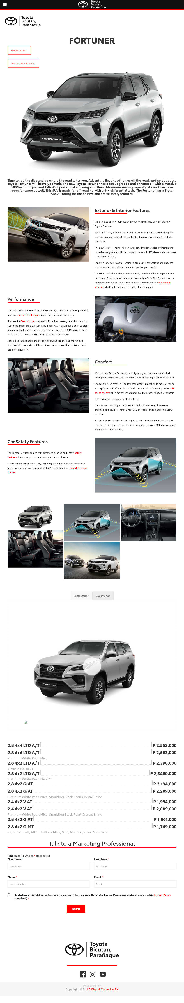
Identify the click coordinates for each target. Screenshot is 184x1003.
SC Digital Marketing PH (102, 989)
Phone (12, 877)
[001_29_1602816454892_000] (92, 560)
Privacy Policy (162, 894)
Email (98, 877)
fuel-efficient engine (29, 314)
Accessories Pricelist (23, 63)
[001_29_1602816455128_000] (92, 522)
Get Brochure (19, 50)
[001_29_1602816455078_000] (148, 522)
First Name (15, 859)
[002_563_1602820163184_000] (35, 517)
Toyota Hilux (27, 321)
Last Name (101, 859)
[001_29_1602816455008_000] (35, 549)
